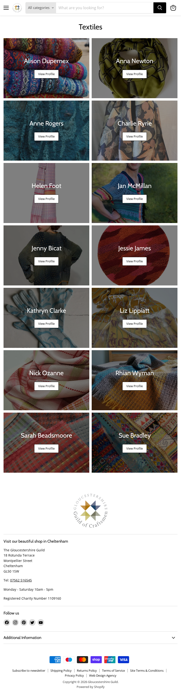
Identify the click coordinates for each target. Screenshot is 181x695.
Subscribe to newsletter (28, 670)
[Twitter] (32, 622)
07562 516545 (21, 580)
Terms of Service (113, 670)
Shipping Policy (61, 670)
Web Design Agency (102, 675)
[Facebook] (7, 622)
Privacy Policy (74, 675)
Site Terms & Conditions (147, 670)
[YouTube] (40, 622)
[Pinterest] (24, 622)
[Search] (159, 7)
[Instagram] (15, 622)
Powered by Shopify (91, 687)
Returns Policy (87, 670)
